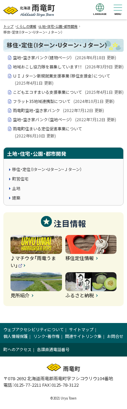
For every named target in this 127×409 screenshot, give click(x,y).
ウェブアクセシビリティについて (33, 329)
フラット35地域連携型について (63, 101)
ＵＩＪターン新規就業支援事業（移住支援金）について (61, 79)
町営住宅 (20, 178)
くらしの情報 (26, 26)
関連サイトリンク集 (83, 336)
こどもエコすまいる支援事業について (68, 92)
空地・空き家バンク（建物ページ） (64, 57)
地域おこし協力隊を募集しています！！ (68, 66)
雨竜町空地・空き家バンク (58, 110)
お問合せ (115, 336)
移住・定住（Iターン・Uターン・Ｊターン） (47, 169)
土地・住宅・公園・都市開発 (58, 26)
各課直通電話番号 (53, 349)
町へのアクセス (17, 349)
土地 (16, 188)
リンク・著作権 (46, 336)
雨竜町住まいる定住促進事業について (47, 132)
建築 (16, 197)
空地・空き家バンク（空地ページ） (64, 119)
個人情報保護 (15, 336)
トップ (8, 26)
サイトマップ (81, 329)
